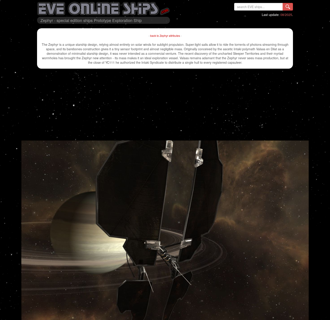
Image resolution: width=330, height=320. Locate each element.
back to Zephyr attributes (165, 35)
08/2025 (286, 14)
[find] (288, 7)
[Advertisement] (165, 104)
